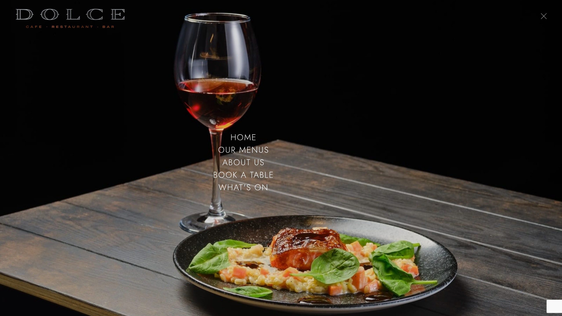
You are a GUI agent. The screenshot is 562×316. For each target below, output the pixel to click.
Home (244, 137)
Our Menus (243, 150)
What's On (243, 187)
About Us (243, 162)
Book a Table (243, 175)
